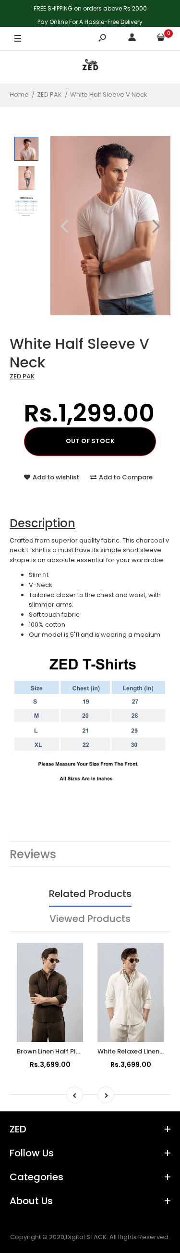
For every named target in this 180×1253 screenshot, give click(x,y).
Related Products (90, 893)
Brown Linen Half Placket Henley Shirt (75, 1051)
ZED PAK (22, 376)
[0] (161, 39)
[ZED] (90, 66)
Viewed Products (90, 918)
